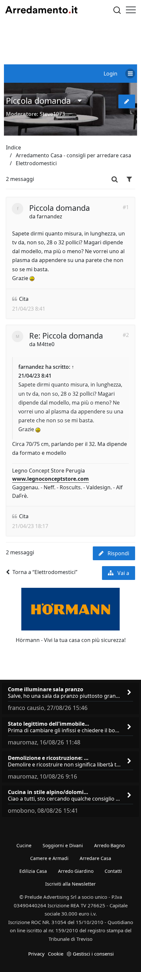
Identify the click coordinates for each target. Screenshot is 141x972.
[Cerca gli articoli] (117, 10)
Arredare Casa (95, 858)
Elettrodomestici (36, 163)
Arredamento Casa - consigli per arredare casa (73, 155)
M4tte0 (45, 344)
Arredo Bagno (109, 845)
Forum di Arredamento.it (41, 10)
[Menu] (131, 9)
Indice (13, 147)
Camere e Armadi (49, 858)
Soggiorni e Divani (63, 845)
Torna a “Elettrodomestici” (44, 572)
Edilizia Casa (33, 871)
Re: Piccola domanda (66, 335)
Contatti (113, 871)
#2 (126, 335)
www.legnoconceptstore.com (50, 478)
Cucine (23, 845)
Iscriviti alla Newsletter (70, 884)
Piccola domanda (38, 100)
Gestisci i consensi (93, 953)
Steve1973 (52, 114)
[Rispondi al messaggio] (126, 101)
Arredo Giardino (75, 871)
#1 (126, 207)
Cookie (55, 953)
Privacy (36, 953)
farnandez (49, 216)
